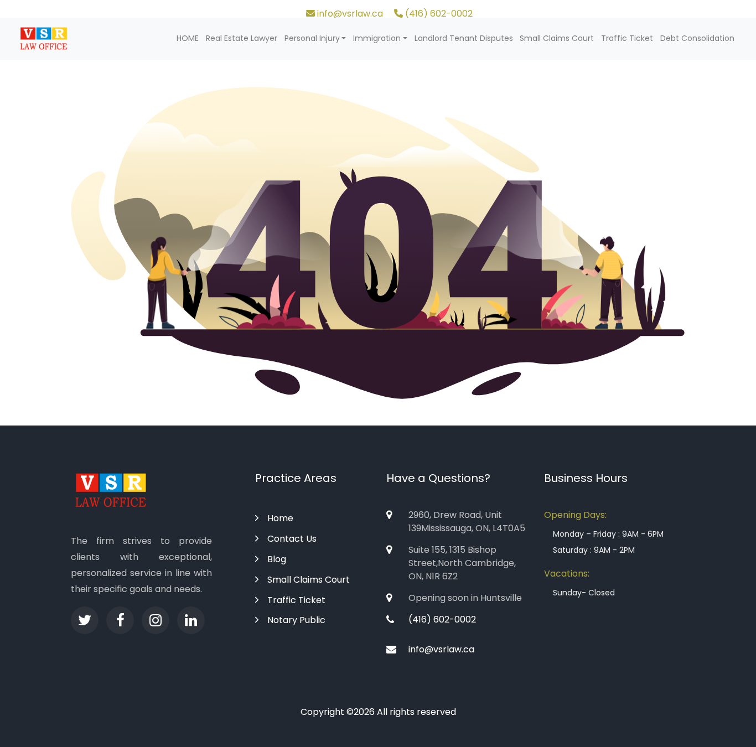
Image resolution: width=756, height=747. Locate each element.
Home (280, 518)
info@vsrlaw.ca (349, 13)
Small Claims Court (557, 38)
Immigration (377, 38)
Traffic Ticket (627, 38)
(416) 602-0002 (438, 13)
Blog (276, 559)
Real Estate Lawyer (241, 38)
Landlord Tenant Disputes (464, 38)
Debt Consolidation (697, 38)
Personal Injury (312, 38)
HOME (188, 38)
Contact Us (292, 538)
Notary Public (296, 620)
